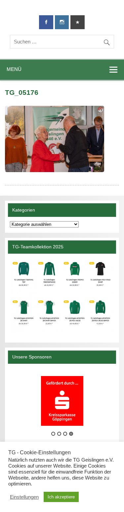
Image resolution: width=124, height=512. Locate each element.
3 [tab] (65, 434)
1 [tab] (53, 434)
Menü (14, 69)
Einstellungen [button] (24, 497)
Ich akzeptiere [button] (61, 496)
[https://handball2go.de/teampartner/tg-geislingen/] (62, 296)
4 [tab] (71, 434)
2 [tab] (59, 434)
